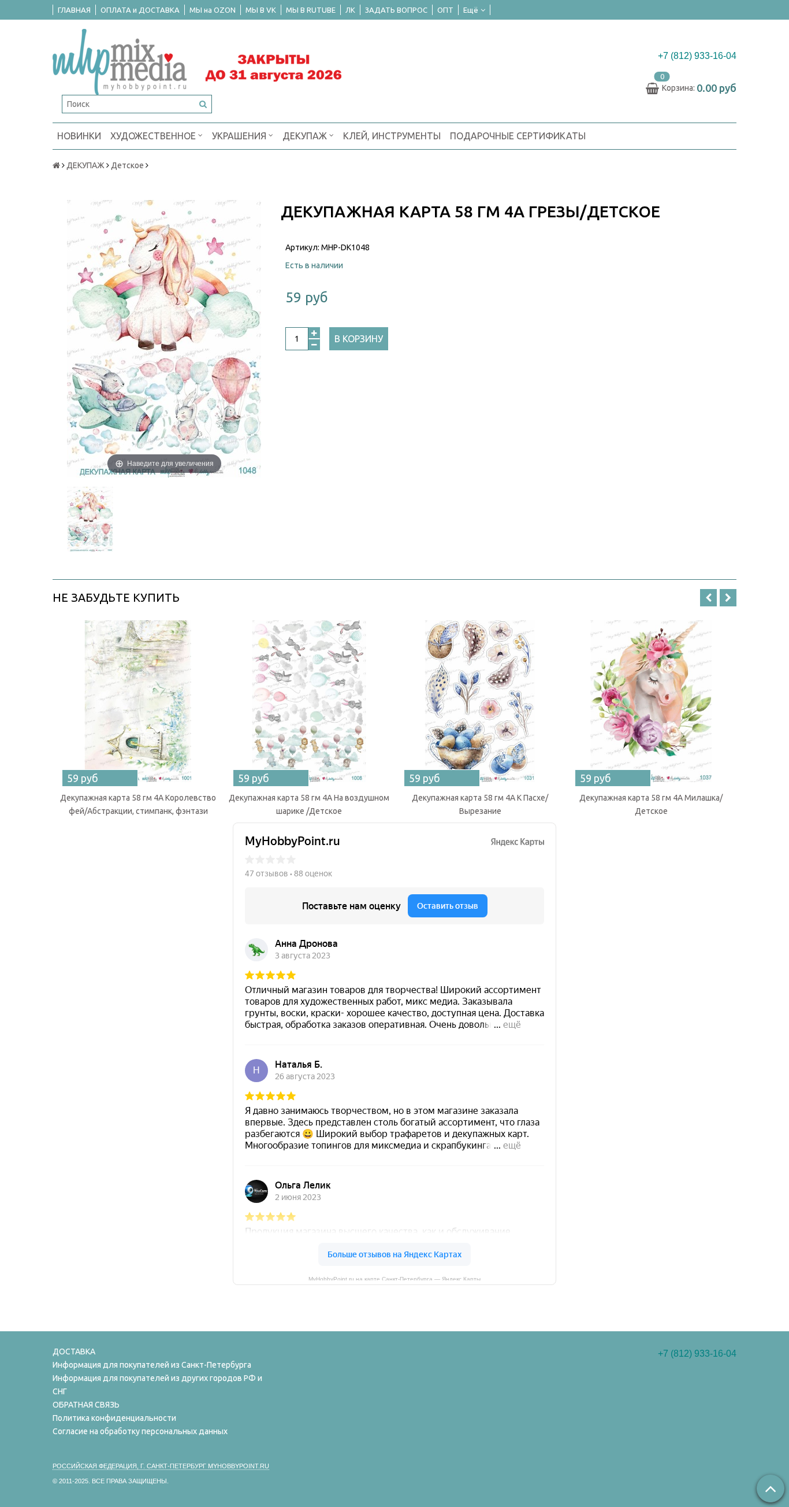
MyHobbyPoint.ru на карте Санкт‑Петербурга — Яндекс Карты (394, 1278)
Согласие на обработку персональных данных (140, 1431)
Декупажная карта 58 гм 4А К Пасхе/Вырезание (480, 804)
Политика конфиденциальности (114, 1418)
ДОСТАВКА (74, 1351)
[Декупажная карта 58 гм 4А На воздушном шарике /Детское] (309, 701)
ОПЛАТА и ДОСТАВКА (140, 10)
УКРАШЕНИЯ (240, 136)
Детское (127, 165)
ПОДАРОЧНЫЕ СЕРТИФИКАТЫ (518, 136)
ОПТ (445, 10)
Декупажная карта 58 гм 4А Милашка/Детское (651, 804)
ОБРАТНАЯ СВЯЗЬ (86, 1404)
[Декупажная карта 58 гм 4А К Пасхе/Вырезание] (480, 701)
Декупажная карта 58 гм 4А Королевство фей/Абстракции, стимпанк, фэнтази (138, 804)
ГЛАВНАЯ (74, 10)
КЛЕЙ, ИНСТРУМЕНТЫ (392, 136)
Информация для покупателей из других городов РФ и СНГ (157, 1384)
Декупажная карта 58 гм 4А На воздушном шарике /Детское (309, 804)
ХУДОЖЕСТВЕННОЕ (154, 136)
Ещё (470, 10)
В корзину (358, 339)
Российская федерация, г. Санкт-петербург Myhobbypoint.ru (161, 1465)
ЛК (350, 10)
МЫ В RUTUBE (311, 10)
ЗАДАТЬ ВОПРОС (396, 10)
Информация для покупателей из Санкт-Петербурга (152, 1364)
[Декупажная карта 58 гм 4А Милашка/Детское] (651, 701)
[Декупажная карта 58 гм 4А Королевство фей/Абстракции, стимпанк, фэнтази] (138, 701)
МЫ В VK (260, 10)
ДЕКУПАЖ (305, 136)
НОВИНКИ (79, 136)
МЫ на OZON (212, 10)
